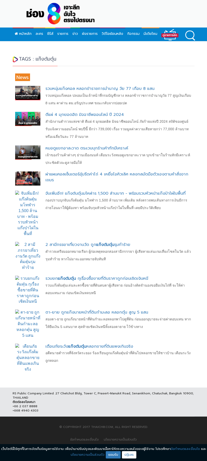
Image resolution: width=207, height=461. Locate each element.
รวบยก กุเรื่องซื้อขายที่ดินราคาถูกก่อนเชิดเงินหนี (96, 278)
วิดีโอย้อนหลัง (112, 33)
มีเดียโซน (150, 33)
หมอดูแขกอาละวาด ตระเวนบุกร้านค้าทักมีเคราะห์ (86, 148)
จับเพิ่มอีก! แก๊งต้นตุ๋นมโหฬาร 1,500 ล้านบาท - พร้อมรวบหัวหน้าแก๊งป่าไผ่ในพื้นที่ (115, 193)
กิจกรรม (133, 33)
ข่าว (75, 33)
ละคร (39, 33)
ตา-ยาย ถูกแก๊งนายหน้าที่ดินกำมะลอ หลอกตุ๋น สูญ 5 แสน (96, 312)
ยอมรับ (113, 454)
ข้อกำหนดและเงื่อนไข (84, 439)
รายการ (62, 33)
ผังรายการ (90, 33)
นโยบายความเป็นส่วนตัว (120, 439)
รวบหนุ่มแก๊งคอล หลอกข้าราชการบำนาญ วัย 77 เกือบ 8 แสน (99, 89)
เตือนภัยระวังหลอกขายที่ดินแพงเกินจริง (89, 346)
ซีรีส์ (50, 33)
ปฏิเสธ (129, 454)
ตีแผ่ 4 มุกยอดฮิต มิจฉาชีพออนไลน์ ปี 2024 (84, 115)
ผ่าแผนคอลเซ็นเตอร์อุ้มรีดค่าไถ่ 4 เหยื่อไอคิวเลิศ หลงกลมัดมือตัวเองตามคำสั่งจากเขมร (116, 177)
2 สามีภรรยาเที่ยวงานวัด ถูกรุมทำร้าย (87, 245)
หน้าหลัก (25, 33)
